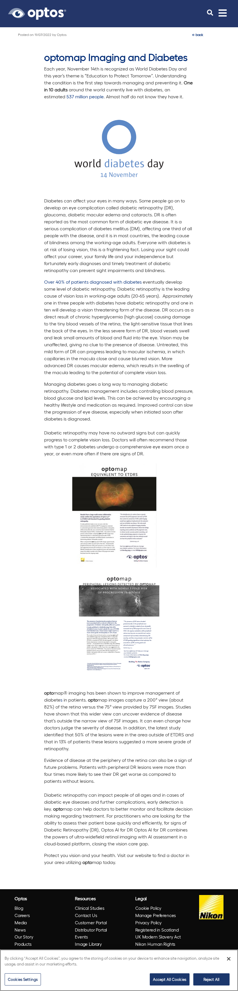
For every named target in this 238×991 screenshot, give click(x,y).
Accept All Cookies (169, 979)
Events (81, 936)
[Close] (228, 958)
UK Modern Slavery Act (158, 936)
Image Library (88, 944)
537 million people (85, 96)
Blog (19, 908)
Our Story (24, 936)
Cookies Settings (23, 979)
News (20, 929)
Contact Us (86, 915)
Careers (22, 915)
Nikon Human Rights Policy (155, 947)
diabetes (132, 282)
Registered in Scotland (157, 929)
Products (23, 944)
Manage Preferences (155, 915)
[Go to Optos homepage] (37, 12)
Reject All (211, 979)
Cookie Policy (148, 908)
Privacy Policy (148, 922)
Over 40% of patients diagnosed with (83, 282)
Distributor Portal (91, 929)
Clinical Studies (89, 908)
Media (21, 922)
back (197, 34)
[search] (210, 12)
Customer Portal (91, 922)
